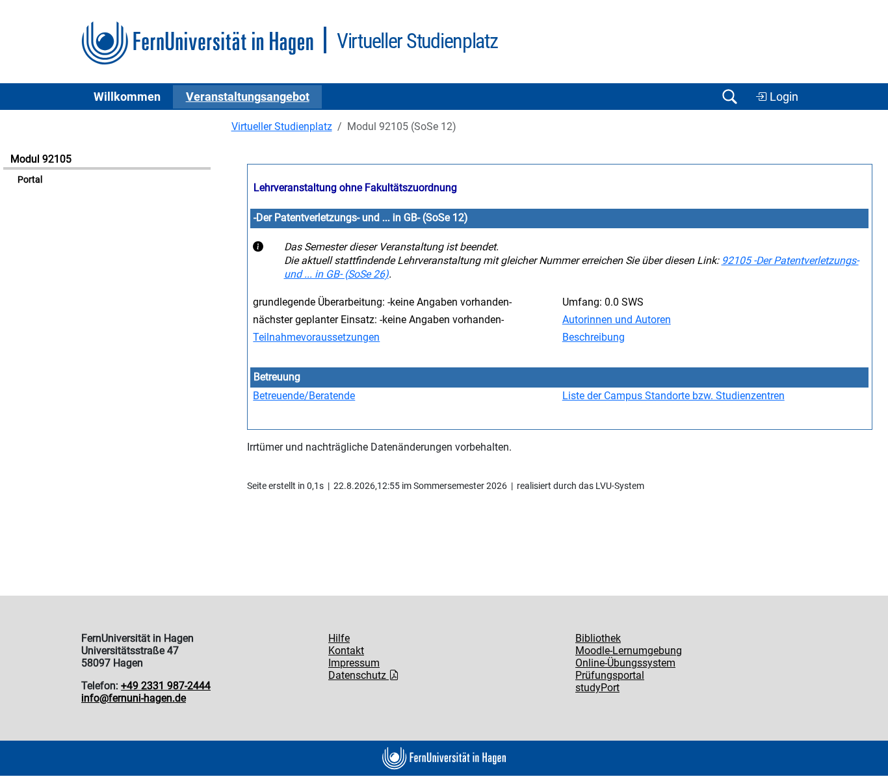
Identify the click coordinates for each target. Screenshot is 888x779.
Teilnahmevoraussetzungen (316, 337)
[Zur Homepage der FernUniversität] (197, 43)
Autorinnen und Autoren (616, 319)
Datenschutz (358, 675)
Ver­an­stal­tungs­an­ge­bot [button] (247, 96)
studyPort (597, 687)
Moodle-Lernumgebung (628, 650)
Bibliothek (598, 638)
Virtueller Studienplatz (281, 126)
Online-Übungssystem (625, 663)
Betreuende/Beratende (304, 396)
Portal (30, 179)
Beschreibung (593, 337)
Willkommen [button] (127, 96)
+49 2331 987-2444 (166, 686)
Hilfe (339, 638)
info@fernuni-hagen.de (133, 698)
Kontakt (346, 650)
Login (782, 96)
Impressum (354, 663)
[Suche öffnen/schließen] (729, 96)
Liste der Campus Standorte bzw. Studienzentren (673, 396)
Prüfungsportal (609, 675)
